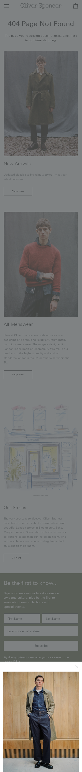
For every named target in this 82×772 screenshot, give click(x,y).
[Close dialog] (77, 666)
